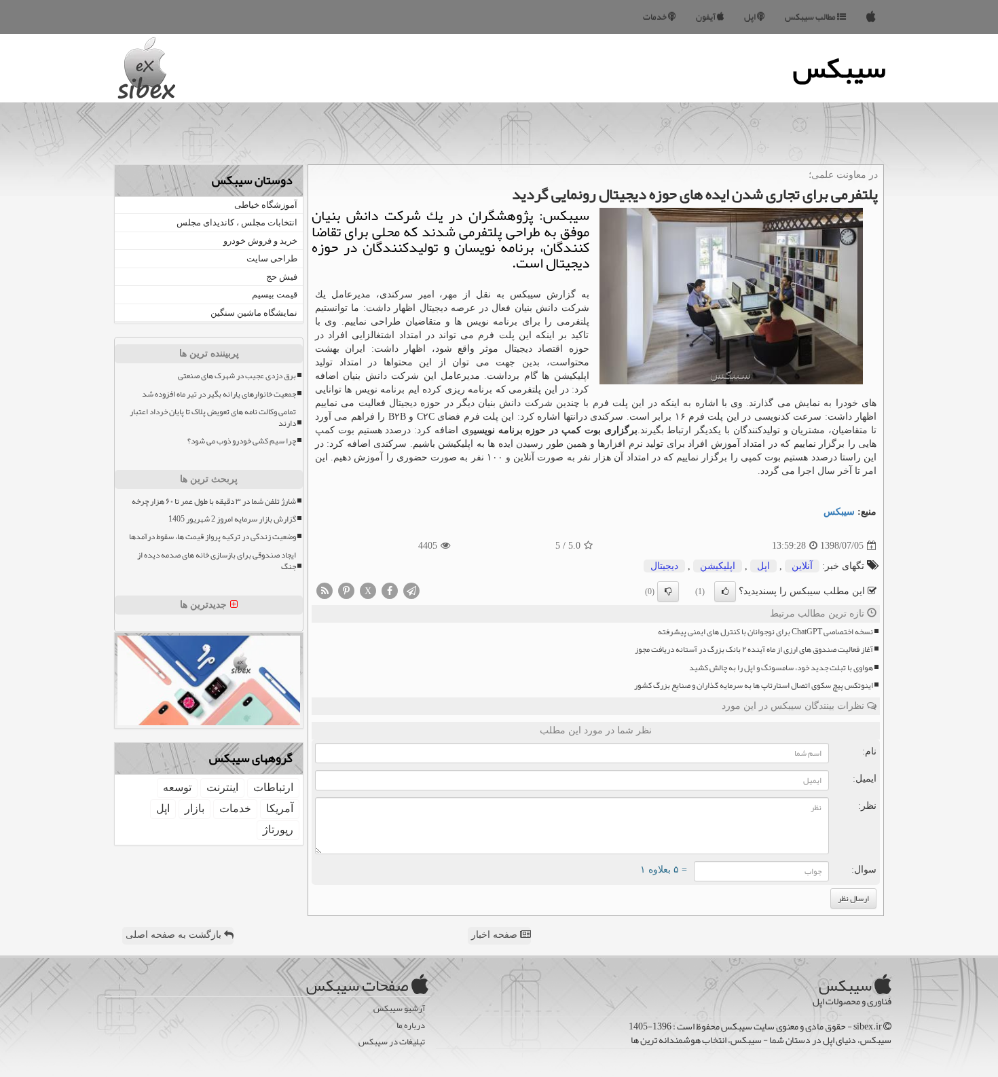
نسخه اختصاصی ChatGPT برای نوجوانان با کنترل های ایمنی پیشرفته (765, 632)
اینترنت (222, 787)
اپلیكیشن (717, 566)
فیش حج (281, 277)
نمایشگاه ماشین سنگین (253, 313)
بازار (194, 808)
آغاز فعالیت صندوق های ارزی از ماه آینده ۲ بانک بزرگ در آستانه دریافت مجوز (754, 649)
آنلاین (802, 566)
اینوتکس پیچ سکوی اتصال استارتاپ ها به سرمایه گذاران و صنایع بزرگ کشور (753, 685)
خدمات (655, 17)
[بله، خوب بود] (725, 591)
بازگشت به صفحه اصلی (175, 935)
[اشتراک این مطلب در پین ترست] (346, 590)
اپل (750, 17)
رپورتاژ (278, 829)
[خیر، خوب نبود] (668, 591)
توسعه (177, 787)
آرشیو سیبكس (399, 1009)
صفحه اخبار (495, 935)
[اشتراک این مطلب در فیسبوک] (389, 590)
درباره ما (410, 1026)
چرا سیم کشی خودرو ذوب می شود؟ (241, 441)
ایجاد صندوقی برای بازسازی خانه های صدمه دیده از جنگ (216, 560)
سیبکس (839, 67)
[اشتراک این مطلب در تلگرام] (411, 590)
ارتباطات (273, 787)
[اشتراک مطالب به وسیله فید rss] (324, 590)
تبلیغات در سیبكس (391, 1042)
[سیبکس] (871, 17)
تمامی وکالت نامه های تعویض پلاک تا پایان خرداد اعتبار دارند (213, 417)
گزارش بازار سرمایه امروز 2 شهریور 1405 (232, 519)
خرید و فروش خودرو (260, 241)
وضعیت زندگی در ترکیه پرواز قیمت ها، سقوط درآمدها (212, 537)
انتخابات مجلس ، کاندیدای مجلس (237, 222)
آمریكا (279, 808)
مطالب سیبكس (811, 17)
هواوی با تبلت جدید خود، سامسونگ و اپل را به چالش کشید (781, 668)
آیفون (706, 17)
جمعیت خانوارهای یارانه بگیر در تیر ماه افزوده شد (219, 394)
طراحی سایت (271, 258)
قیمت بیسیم (274, 294)
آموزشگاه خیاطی (265, 205)
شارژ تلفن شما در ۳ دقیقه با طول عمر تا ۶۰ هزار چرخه (214, 501)
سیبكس (839, 512)
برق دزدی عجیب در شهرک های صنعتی (237, 376)
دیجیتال (664, 566)
